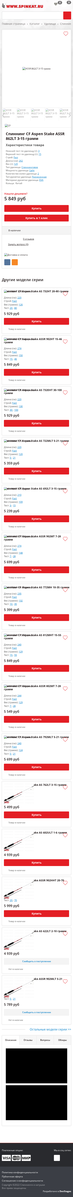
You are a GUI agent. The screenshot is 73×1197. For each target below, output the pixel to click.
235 (19, 593)
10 (11, 604)
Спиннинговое (30, 167)
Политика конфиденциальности (20, 1172)
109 (21, 502)
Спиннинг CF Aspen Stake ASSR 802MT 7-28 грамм (32, 688)
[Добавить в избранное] (66, 34)
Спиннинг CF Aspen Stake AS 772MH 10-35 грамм (36, 587)
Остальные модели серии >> (50, 1029)
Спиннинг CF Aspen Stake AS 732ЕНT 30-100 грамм (33, 392)
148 (21, 553)
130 (21, 406)
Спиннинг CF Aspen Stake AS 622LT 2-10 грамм (35, 931)
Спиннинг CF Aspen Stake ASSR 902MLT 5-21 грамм (33, 980)
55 (15, 655)
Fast (16, 157)
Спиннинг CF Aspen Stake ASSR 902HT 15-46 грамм (33, 341)
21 (14, 457)
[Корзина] (66, 5)
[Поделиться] (7, 262)
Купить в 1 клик (36, 218)
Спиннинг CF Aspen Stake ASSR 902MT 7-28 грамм (32, 538)
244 (19, 695)
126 (21, 304)
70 (15, 900)
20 (11, 308)
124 (21, 750)
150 (21, 355)
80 (15, 308)
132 (21, 600)
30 (11, 410)
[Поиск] (67, 15)
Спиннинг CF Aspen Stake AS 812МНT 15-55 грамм (32, 637)
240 (19, 644)
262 (21, 160)
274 (19, 348)
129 (16, 164)
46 (15, 359)
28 (14, 556)
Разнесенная (39, 176)
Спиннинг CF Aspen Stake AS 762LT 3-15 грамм (35, 785)
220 (19, 297)
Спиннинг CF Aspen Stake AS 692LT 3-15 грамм (35, 488)
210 (19, 495)
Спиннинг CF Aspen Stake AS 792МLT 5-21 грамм (36, 737)
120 (21, 454)
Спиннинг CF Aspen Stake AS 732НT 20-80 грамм (36, 291)
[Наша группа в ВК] (57, 1158)
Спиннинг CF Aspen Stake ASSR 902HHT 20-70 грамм (34, 882)
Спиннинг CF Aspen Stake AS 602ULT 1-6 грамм (35, 832)
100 (16, 410)
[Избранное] (56, 4)
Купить (37, 208)
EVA (41, 180)
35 (15, 604)
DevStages (65, 1191)
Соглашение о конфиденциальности (22, 1180)
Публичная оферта (12, 1176)
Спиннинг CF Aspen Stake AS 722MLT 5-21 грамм (36, 441)
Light (31, 170)
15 (40, 154)
